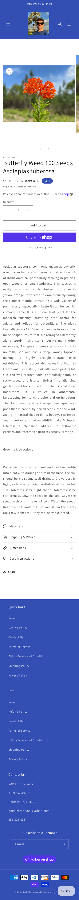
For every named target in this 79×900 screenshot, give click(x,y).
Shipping (7, 186)
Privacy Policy (17, 675)
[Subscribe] (63, 844)
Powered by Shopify (53, 892)
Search (13, 618)
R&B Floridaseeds (32, 892)
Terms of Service (19, 647)
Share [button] (12, 572)
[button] (8, 23)
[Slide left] (30, 149)
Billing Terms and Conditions (28, 656)
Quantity (8, 202)
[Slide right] (49, 149)
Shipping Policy (18, 666)
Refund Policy (17, 628)
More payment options (39, 247)
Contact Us (15, 637)
